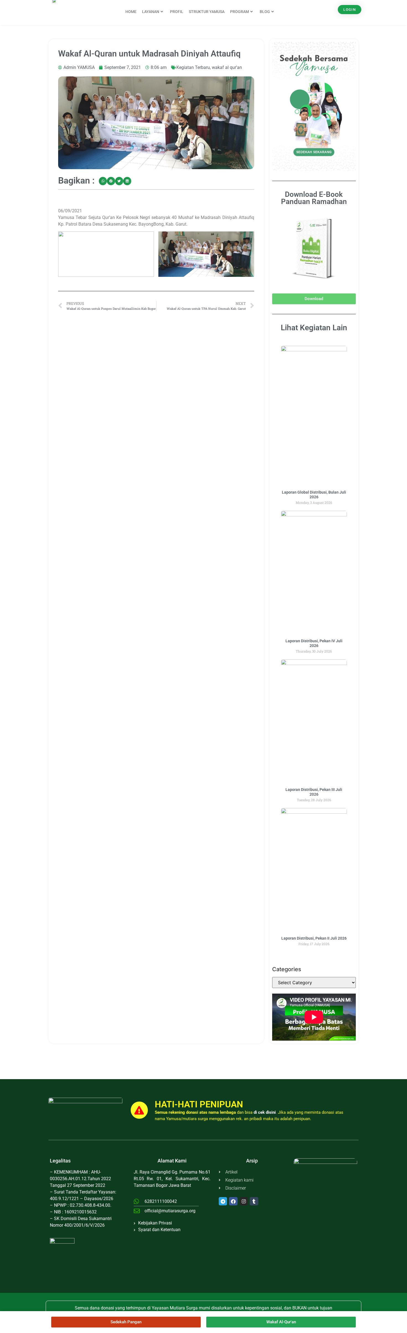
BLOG (265, 11)
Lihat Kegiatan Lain (314, 327)
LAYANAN (150, 11)
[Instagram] (243, 1201)
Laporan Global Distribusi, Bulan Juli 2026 (314, 494)
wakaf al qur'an (227, 67)
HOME (130, 11)
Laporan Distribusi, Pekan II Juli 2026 (314, 938)
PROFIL (176, 11)
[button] (103, 181)
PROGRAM (239, 11)
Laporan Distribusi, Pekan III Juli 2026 (313, 791)
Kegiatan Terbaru (193, 67)
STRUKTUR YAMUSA (207, 11)
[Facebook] (233, 1201)
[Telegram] (223, 1201)
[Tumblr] (254, 1201)
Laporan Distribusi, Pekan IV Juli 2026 (313, 643)
